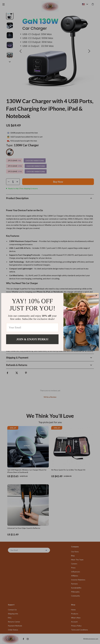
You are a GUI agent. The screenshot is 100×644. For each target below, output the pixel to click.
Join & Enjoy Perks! (32, 339)
